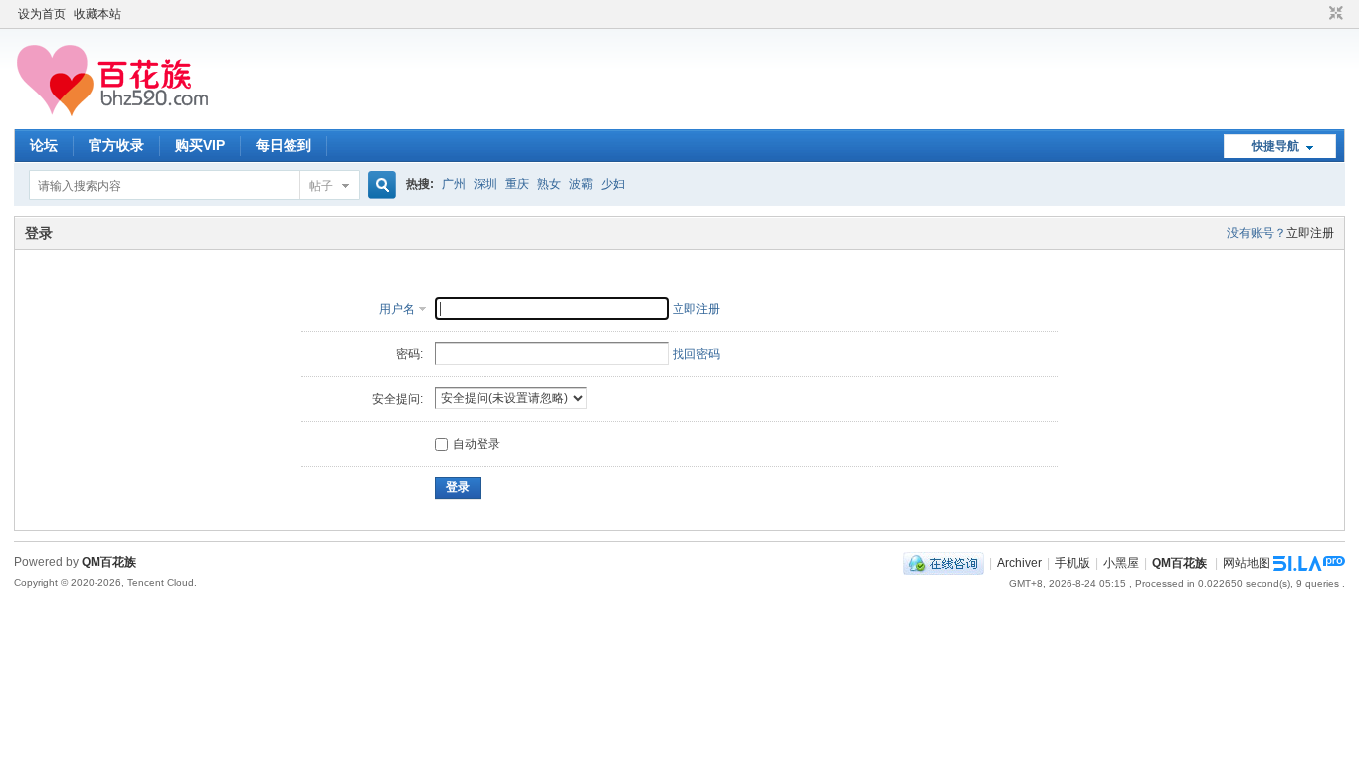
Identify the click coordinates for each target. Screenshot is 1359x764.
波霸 (581, 184)
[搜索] (379, 185)
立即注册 (1310, 233)
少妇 (613, 184)
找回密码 (696, 354)
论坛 (44, 145)
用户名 (397, 309)
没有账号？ (1256, 233)
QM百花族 (1179, 563)
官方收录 (116, 145)
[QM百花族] (158, 117)
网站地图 (1246, 563)
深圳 (485, 184)
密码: (409, 354)
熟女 (549, 184)
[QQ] (943, 563)
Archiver (1019, 563)
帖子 (321, 186)
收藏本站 (97, 14)
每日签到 (283, 145)
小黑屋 (1121, 563)
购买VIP (200, 145)
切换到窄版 (1333, 14)
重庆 (517, 184)
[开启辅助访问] (1317, 14)
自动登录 (476, 444)
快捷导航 (1275, 146)
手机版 (1072, 563)
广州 (454, 184)
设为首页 (42, 14)
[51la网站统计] (1309, 563)
